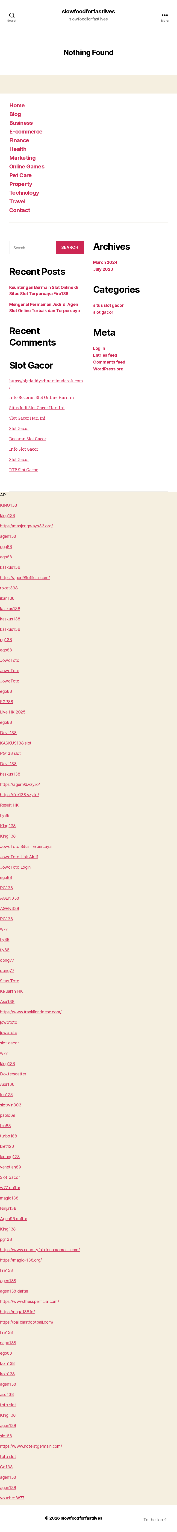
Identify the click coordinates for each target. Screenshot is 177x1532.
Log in (99, 348)
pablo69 (7, 1115)
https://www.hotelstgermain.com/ (31, 1446)
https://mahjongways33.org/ (26, 525)
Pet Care (20, 175)
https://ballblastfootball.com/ (26, 1322)
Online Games (26, 166)
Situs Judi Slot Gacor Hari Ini (37, 408)
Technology (24, 192)
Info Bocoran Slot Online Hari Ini (41, 397)
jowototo (8, 1022)
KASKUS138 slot (16, 743)
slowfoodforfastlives (88, 11)
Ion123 (6, 1094)
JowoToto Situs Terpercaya (25, 846)
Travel (17, 201)
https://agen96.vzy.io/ (20, 784)
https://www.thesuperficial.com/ (29, 1301)
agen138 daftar (14, 1291)
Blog (15, 114)
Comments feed (109, 362)
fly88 (4, 815)
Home (17, 105)
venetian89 (10, 1167)
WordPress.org (108, 369)
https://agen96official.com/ (25, 577)
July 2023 (103, 269)
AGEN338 (9, 898)
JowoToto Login (15, 867)
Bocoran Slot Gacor (27, 439)
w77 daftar (10, 1187)
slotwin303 (10, 1105)
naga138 (8, 1342)
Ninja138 (8, 1208)
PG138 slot (10, 753)
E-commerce (25, 131)
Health (17, 149)
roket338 (9, 588)
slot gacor (103, 312)
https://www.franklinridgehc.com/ (30, 1011)
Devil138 (8, 732)
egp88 (6, 546)
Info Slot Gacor (23, 449)
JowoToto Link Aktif (19, 856)
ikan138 (7, 598)
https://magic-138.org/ (21, 1260)
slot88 (6, 1435)
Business (21, 122)
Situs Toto (9, 980)
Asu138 (7, 1001)
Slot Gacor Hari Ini (27, 418)
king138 (7, 515)
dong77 (7, 960)
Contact (19, 210)
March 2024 (105, 262)
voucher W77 (12, 1497)
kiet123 (7, 1146)
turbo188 (8, 1136)
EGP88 (6, 701)
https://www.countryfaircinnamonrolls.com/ (40, 1249)
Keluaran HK (11, 991)
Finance (19, 140)
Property (20, 184)
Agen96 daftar (13, 1218)
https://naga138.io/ (17, 1311)
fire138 (6, 1270)
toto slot (8, 1404)
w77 (4, 929)
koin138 (7, 1363)
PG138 (6, 887)
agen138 (8, 536)
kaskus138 (10, 567)
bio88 (5, 1125)
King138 (8, 825)
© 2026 (53, 1518)
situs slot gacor (108, 305)
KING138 (8, 505)
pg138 (6, 639)
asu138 (7, 1394)
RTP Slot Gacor (23, 470)
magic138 (9, 1198)
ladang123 (10, 1156)
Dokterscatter (13, 1074)
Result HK (9, 805)
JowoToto (9, 660)
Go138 (6, 1466)
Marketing (22, 157)
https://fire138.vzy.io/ (19, 794)
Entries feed (105, 355)
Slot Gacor (19, 428)
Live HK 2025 (13, 712)
